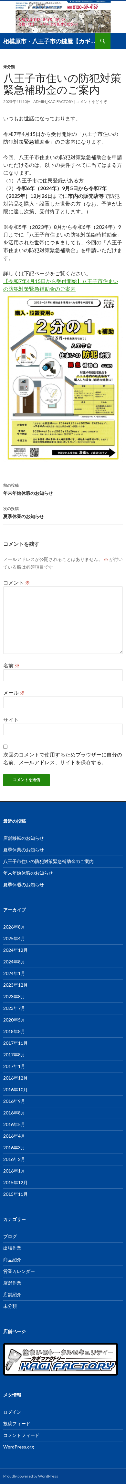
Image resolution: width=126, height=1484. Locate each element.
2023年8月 (14, 996)
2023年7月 (14, 1008)
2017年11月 (15, 1043)
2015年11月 (15, 1194)
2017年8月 (14, 1054)
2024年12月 (15, 950)
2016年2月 (14, 1159)
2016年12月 (15, 1078)
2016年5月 (14, 1124)
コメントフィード (21, 1435)
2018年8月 (14, 1031)
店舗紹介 (12, 1294)
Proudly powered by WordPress (30, 1476)
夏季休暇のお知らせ (23, 884)
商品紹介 (12, 1259)
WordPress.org (18, 1446)
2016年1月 (14, 1171)
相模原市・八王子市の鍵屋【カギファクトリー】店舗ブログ (49, 41)
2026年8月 (14, 927)
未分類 (9, 66)
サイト (11, 720)
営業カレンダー (19, 1271)
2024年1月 (14, 973)
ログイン (12, 1412)
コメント (16, 582)
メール (14, 692)
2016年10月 (15, 1089)
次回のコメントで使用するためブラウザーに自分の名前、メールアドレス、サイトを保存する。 (62, 758)
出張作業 (12, 1248)
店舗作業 (12, 1283)
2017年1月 (14, 1066)
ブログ (10, 1236)
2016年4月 (14, 1136)
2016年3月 (14, 1147)
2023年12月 (15, 985)
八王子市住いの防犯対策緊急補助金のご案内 (48, 861)
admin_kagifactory (53, 101)
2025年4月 (14, 938)
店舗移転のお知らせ (23, 838)
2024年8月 (14, 961)
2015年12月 (15, 1182)
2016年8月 (14, 1112)
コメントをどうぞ (91, 101)
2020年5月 (14, 1019)
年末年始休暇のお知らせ (28, 489)
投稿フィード (16, 1423)
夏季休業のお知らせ (23, 512)
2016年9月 (14, 1101)
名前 (11, 665)
